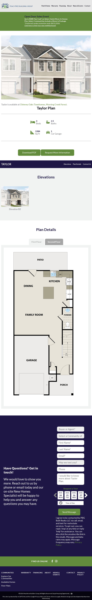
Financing (62, 6)
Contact (87, 6)
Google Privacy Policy (37, 596)
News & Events (78, 6)
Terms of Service (51, 596)
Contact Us (87, 164)
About (69, 6)
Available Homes (8, 582)
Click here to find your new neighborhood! (40, 25)
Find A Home (45, 6)
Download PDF (29, 152)
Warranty (54, 6)
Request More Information (57, 152)
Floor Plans (5, 586)
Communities (7, 573)
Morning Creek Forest (56, 104)
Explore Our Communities (6, 577)
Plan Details (77, 164)
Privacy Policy (80, 574)
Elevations (67, 164)
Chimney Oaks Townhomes (32, 104)
